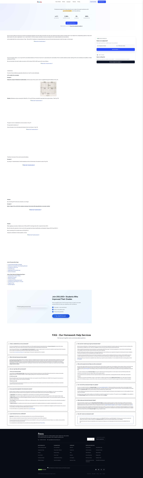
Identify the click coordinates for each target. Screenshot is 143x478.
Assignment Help (41, 450)
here (132, 404)
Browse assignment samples (115, 61)
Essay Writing (88, 447)
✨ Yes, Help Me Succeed (61, 316)
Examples (68, 1)
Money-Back (94, 473)
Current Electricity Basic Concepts (15, 264)
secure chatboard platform (103, 387)
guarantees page (32, 408)
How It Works (58, 1)
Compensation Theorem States (14, 275)
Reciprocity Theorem (12, 277)
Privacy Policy (42, 422)
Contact (104, 473)
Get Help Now (101, 1)
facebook (109, 404)
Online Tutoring (88, 450)
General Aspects (11, 284)
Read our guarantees (100, 439)
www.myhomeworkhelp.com (19, 352)
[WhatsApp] (96, 470)
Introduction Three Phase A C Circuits (15, 281)
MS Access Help (89, 457)
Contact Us (72, 450)
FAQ (70, 452)
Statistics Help (98, 457)
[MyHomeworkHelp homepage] (41, 2)
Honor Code (56, 455)
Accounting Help (89, 455)
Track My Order (93, 1)
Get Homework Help (71, 23)
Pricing (78, 1)
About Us (71, 447)
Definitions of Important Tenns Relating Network (17, 265)
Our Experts (72, 457)
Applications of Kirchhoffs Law (14, 270)
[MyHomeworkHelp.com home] (41, 433)
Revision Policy (56, 452)
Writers (63, 1)
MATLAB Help (88, 452)
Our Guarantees (57, 447)
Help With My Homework (100, 460)
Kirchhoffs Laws (11, 268)
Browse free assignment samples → (76, 26)
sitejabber (113, 404)
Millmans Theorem (11, 278)
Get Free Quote (115, 49)
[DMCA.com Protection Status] (42, 469)
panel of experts (86, 368)
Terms (100, 473)
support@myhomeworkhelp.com (54, 439)
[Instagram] (104, 470)
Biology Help (98, 455)
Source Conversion (12, 271)
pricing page (79, 358)
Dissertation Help (99, 447)
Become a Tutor (72, 460)
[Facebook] (99, 470)
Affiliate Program (41, 460)
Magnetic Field (11, 283)
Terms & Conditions (57, 460)
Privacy (98, 473)
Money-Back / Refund (58, 450)
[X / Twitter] (101, 470)
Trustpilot (119, 404)
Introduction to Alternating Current (15, 280)
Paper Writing (98, 452)
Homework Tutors (99, 450)
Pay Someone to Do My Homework (90, 461)
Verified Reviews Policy (58, 457)
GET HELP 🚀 (90, 439)
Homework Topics (41, 457)
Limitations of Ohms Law (13, 267)
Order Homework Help (42, 447)
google (106, 404)
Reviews (74, 1)
